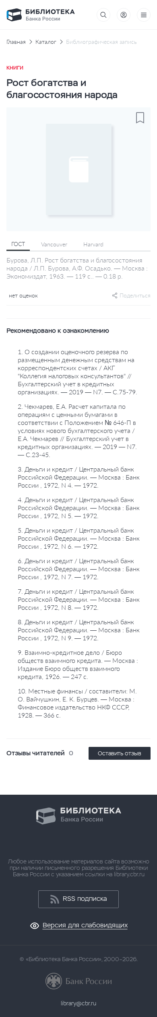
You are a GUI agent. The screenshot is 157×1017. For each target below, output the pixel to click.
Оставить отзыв (119, 753)
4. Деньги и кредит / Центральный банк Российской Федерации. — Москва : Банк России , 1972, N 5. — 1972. (79, 507)
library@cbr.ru (78, 1003)
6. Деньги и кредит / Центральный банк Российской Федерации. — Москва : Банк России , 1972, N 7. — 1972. (79, 568)
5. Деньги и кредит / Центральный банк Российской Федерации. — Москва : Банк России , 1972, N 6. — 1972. (79, 538)
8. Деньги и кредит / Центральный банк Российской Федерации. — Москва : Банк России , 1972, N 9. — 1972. (79, 630)
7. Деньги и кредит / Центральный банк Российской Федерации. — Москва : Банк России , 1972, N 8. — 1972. (79, 599)
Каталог (45, 42)
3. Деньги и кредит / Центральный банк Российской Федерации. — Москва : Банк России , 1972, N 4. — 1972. (79, 477)
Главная (16, 42)
